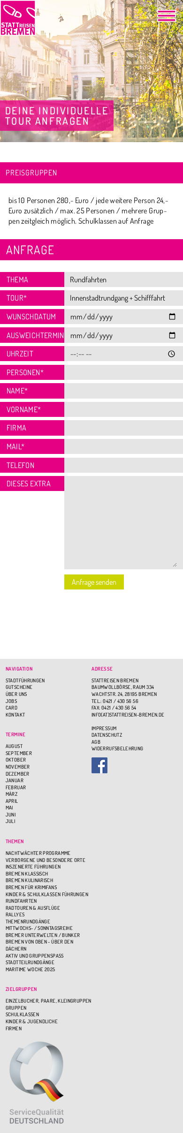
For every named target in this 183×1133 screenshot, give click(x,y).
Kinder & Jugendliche (32, 1021)
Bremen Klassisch (27, 873)
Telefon (21, 465)
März (11, 794)
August (14, 746)
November (18, 766)
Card (11, 707)
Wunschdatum (31, 316)
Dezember (18, 773)
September (19, 753)
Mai (9, 807)
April (12, 801)
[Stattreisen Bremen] (18, 18)
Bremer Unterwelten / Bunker (43, 935)
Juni (10, 814)
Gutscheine (19, 687)
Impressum (104, 728)
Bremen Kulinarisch (29, 880)
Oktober (16, 759)
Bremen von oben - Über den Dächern (39, 945)
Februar (16, 787)
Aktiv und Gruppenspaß (35, 955)
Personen (25, 372)
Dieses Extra (29, 483)
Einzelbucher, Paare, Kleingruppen (49, 1000)
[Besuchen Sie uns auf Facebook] (134, 765)
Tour (17, 297)
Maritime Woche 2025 (30, 969)
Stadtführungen (25, 680)
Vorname (24, 409)
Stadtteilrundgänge (30, 962)
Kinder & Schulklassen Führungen (47, 894)
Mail (16, 446)
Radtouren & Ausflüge (33, 908)
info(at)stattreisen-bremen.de (128, 714)
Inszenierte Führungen (33, 866)
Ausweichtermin (32, 335)
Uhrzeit (20, 353)
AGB (96, 742)
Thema (18, 279)
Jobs (11, 701)
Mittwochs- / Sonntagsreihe (39, 928)
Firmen (14, 1028)
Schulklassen (22, 1014)
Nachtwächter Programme (38, 853)
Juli (10, 821)
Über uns (16, 694)
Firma (17, 427)
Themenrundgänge (28, 921)
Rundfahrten (21, 901)
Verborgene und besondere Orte (45, 860)
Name (17, 390)
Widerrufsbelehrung (117, 748)
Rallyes (15, 914)
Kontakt (15, 714)
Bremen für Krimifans (31, 887)
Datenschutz (107, 735)
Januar (14, 780)
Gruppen (16, 1008)
